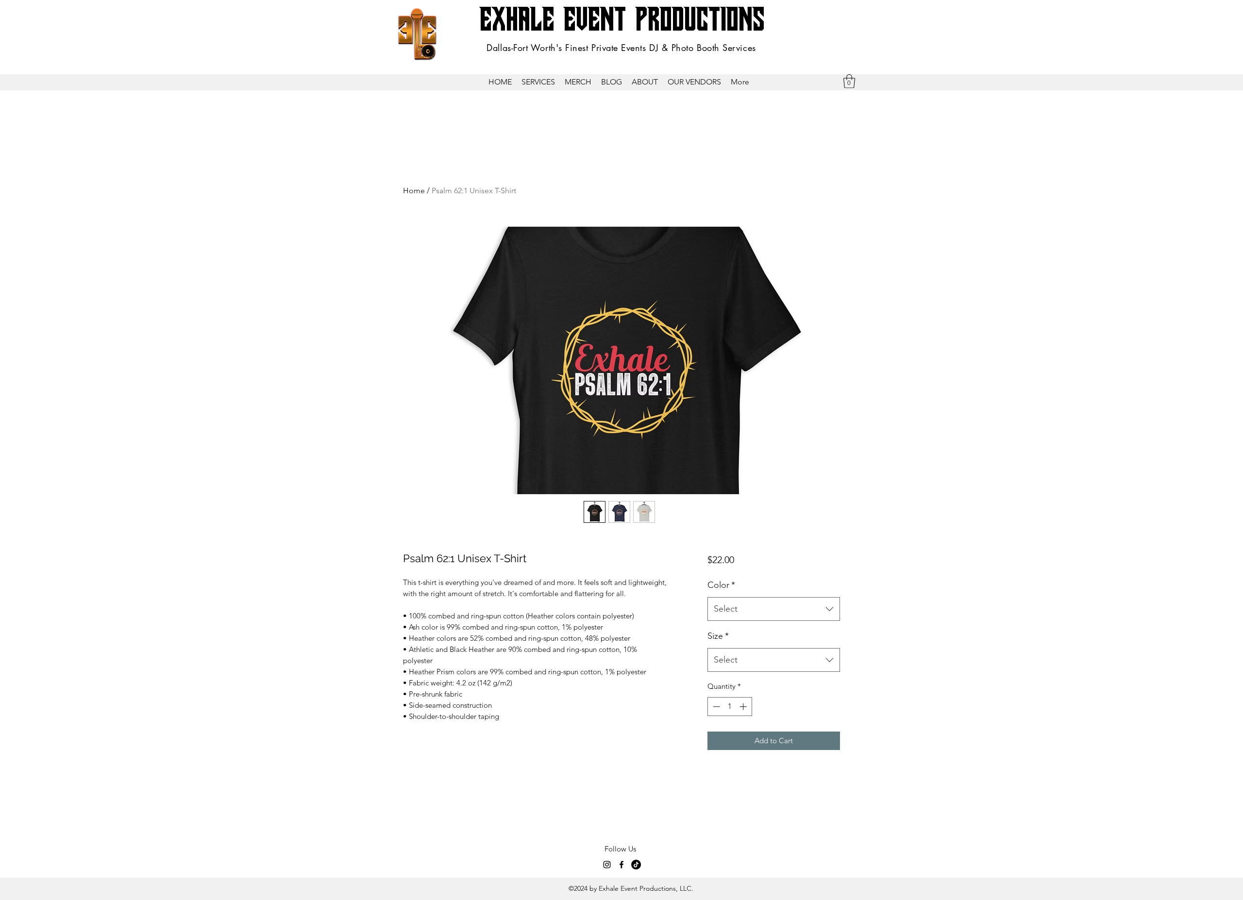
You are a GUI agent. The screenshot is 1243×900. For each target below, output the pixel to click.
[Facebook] (621, 864)
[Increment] (744, 707)
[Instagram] (607, 864)
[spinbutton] (730, 707)
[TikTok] (636, 864)
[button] (538, 82)
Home (414, 190)
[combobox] (773, 609)
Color (721, 585)
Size (718, 636)
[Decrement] (715, 707)
